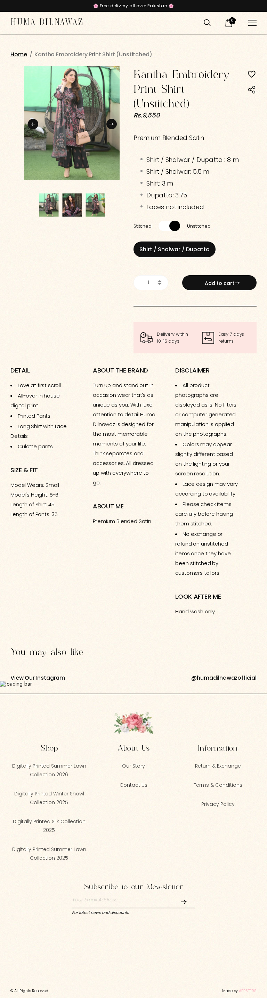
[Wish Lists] (252, 74)
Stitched (143, 226)
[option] (72, 123)
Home (18, 54)
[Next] (111, 122)
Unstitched (199, 226)
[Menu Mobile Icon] (252, 23)
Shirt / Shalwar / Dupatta (174, 249)
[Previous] (33, 122)
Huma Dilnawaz (47, 22)
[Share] (252, 90)
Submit (183, 903)
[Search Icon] (207, 22)
